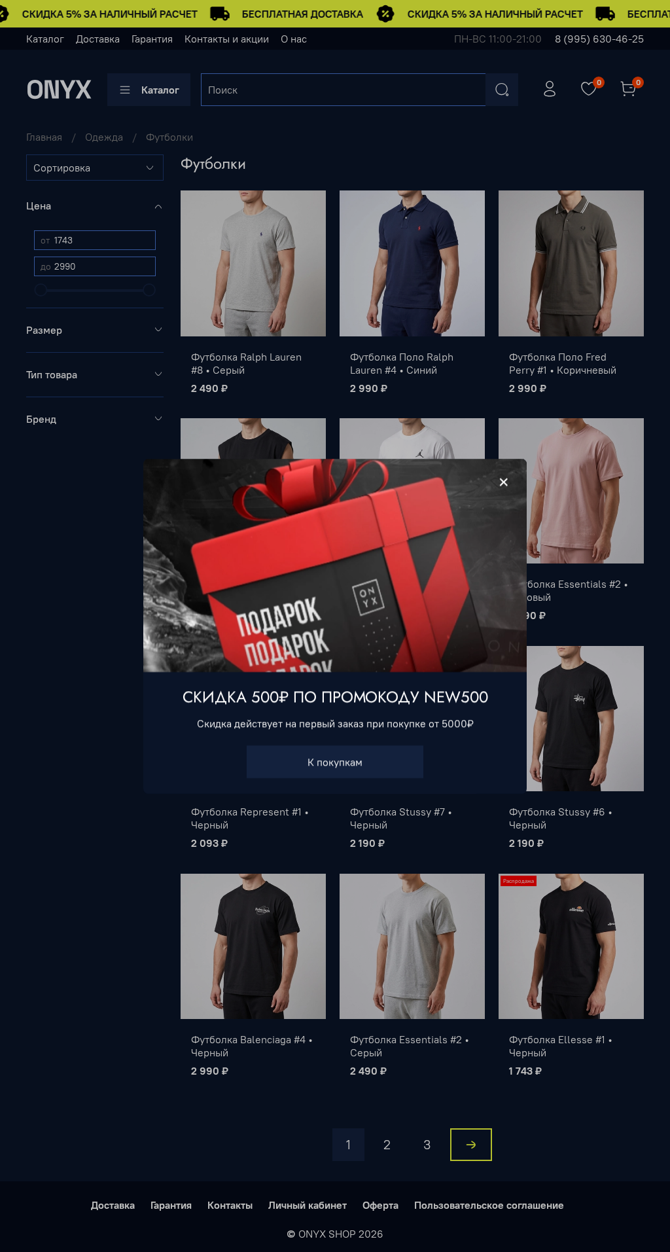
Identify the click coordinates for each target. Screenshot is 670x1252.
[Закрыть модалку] (504, 482)
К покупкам (335, 761)
